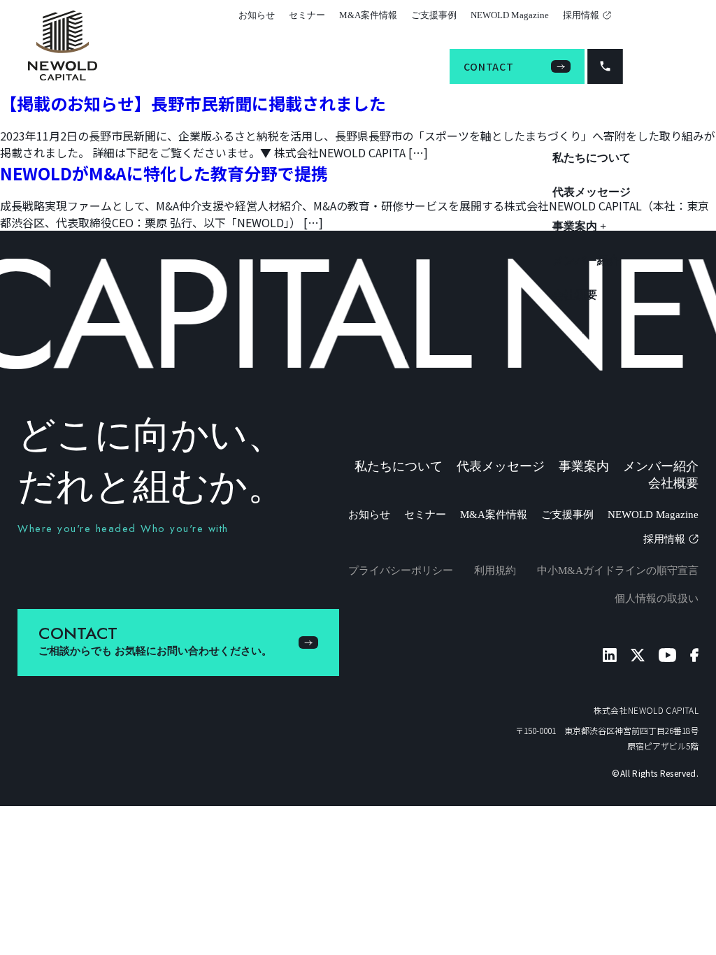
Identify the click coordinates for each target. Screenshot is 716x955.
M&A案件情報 (368, 15)
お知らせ (256, 15)
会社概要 (574, 295)
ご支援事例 (434, 15)
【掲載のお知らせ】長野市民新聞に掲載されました (193, 103)
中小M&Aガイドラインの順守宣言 (618, 570)
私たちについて (591, 158)
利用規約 (495, 570)
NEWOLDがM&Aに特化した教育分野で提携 (164, 173)
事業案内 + (579, 226)
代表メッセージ (591, 192)
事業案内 (584, 466)
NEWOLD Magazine (510, 15)
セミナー (307, 15)
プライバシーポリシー (400, 570)
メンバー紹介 (586, 260)
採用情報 (581, 15)
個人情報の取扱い (657, 598)
